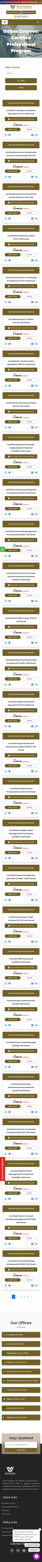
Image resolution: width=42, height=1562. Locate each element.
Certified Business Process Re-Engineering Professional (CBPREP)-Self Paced (21, 447)
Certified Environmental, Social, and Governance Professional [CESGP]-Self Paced (21, 576)
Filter (22, 80)
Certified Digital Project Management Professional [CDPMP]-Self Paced (21, 1174)
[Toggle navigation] (5, 22)
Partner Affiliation (14, 12)
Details (29, 129)
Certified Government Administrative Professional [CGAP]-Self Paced (21, 1087)
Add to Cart (12, 129)
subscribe (21, 1450)
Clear (21, 87)
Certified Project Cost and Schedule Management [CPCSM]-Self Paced (21, 1219)
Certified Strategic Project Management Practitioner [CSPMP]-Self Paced (21, 833)
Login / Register (21, 16)
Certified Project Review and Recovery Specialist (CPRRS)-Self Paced (21, 746)
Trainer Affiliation (29, 12)
